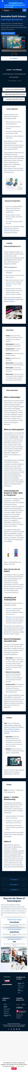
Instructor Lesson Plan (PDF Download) (15, 89)
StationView (9, 284)
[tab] (14, 58)
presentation (10, 299)
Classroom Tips (8, 230)
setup (5, 228)
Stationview (9, 617)
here (12, 212)
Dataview (8, 608)
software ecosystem (13, 729)
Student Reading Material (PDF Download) (15, 94)
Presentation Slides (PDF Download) (14, 99)
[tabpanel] (14, 469)
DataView (6, 733)
